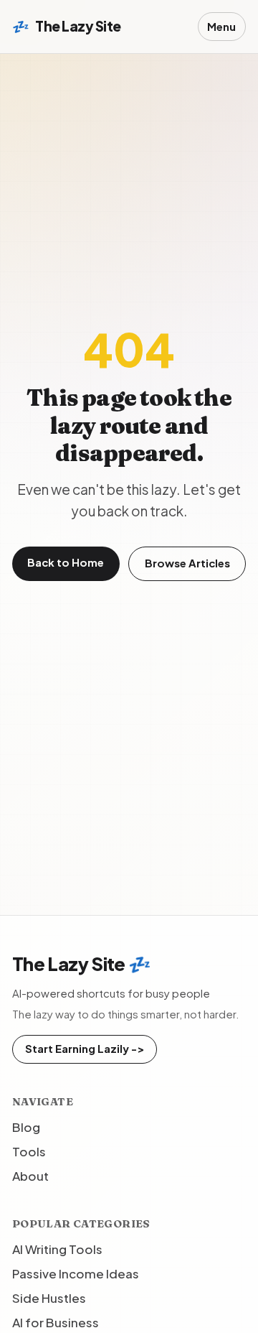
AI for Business (55, 1322)
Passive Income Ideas (75, 1273)
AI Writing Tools (57, 1249)
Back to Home (65, 562)
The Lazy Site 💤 (81, 963)
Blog (26, 1127)
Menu (221, 26)
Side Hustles (49, 1298)
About (30, 1176)
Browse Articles (187, 563)
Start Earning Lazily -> (84, 1048)
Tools (29, 1151)
